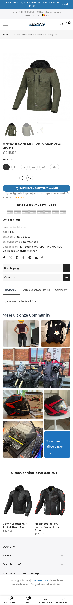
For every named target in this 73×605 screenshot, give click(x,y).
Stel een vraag (12, 219)
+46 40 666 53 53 (25, 12)
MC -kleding (26, 246)
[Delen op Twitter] (10, 257)
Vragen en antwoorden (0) (36, 290)
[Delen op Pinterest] (17, 257)
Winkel (56, 584)
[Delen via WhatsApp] (42, 257)
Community (61, 290)
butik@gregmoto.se (50, 12)
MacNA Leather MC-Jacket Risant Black (15, 525)
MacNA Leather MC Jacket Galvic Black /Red (47, 527)
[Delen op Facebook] (4, 257)
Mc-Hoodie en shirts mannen (20, 251)
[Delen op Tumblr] (23, 257)
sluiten (66, 4)
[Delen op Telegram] (29, 257)
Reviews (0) (11, 290)
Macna (21, 227)
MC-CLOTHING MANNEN (47, 246)
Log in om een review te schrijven (20, 301)
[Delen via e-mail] (36, 257)
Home (6, 34)
